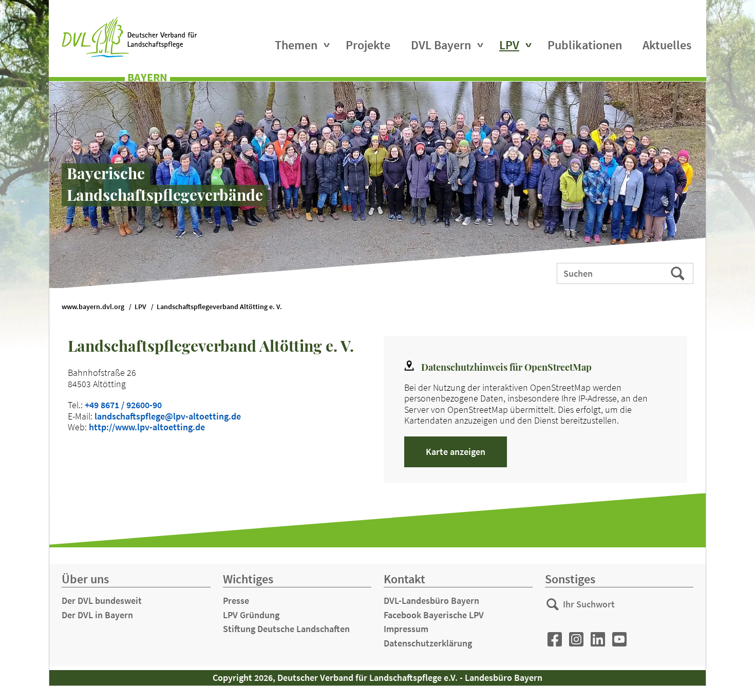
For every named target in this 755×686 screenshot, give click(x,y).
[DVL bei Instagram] (576, 639)
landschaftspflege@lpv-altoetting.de (168, 416)
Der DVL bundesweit (102, 600)
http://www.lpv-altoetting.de (147, 427)
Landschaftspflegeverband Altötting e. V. (219, 306)
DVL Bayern (441, 45)
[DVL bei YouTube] (619, 639)
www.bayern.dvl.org (93, 306)
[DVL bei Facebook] (555, 639)
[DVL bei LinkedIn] (598, 639)
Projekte (368, 45)
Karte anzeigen (455, 452)
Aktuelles (667, 45)
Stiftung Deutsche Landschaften (286, 629)
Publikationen (585, 45)
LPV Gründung (251, 615)
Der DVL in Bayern (97, 615)
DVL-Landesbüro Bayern (431, 600)
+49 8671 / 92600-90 (123, 405)
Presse (236, 600)
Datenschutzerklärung (428, 643)
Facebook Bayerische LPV (434, 615)
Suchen (678, 272)
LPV (509, 45)
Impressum (406, 629)
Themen (296, 45)
